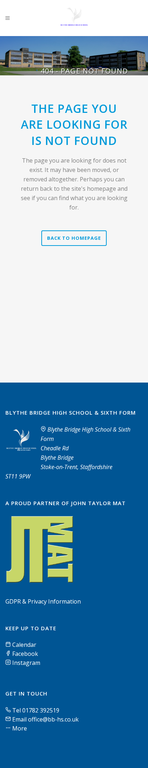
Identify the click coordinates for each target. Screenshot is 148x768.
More (19, 728)
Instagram (25, 663)
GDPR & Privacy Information (43, 601)
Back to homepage (74, 238)
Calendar (23, 645)
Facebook (24, 654)
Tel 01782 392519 (35, 710)
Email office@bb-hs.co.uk (45, 719)
